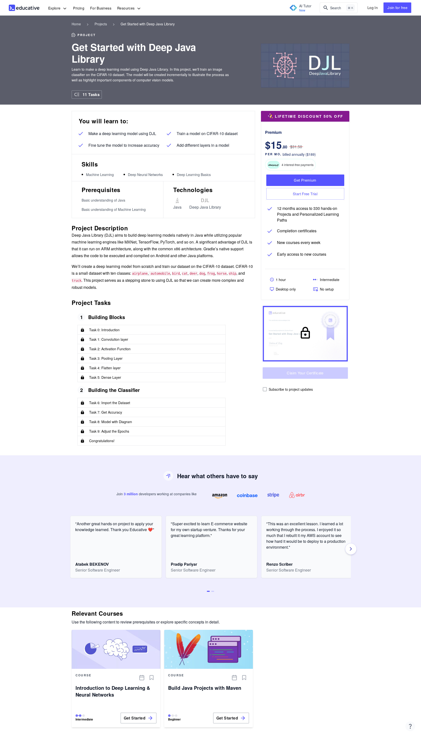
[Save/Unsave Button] (151, 677)
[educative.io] (24, 8)
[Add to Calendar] (142, 677)
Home (76, 23)
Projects (101, 23)
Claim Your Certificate (305, 372)
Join (397, 7)
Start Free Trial (305, 193)
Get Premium (305, 180)
